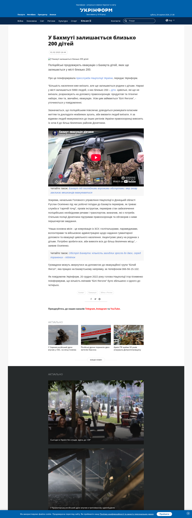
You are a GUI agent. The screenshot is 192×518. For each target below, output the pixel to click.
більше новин (96, 360)
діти (113, 90)
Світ (42, 21)
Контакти (115, 21)
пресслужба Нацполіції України (94, 78)
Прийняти (164, 514)
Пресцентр (42, 14)
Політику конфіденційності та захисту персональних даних (127, 514)
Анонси (53, 14)
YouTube (115, 309)
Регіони (51, 21)
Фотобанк (31, 14)
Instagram (101, 309)
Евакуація (92, 293)
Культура (63, 21)
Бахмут (81, 293)
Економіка (32, 21)
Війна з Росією (106, 293)
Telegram (90, 309)
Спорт (74, 21)
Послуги (21, 14)
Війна (20, 21)
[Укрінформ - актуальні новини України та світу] (96, 9)
